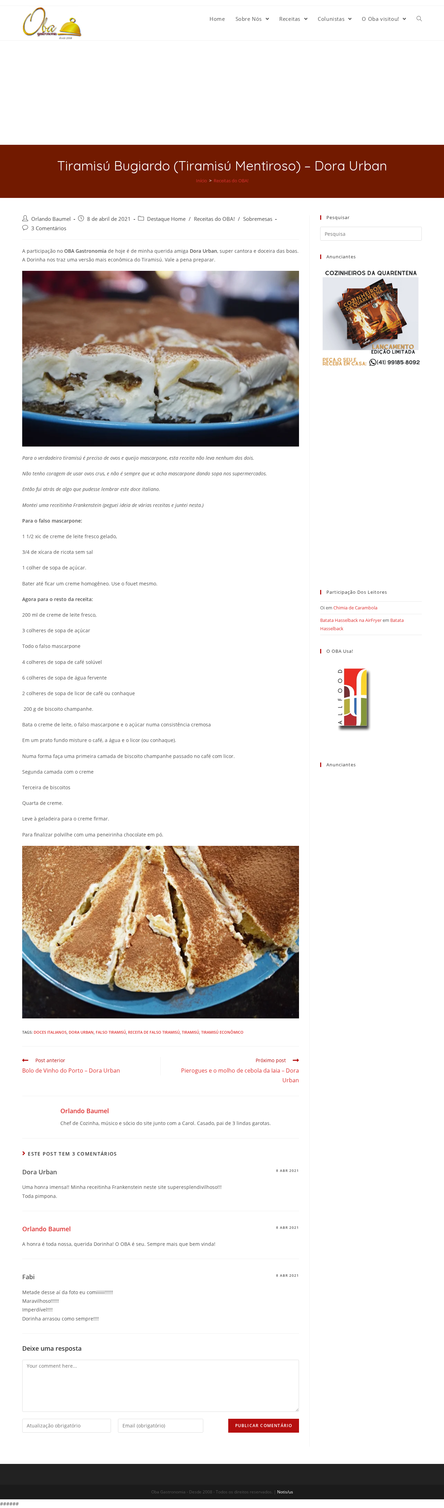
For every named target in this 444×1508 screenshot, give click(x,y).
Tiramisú (190, 1032)
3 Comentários (48, 228)
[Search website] (419, 19)
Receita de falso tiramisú (154, 1032)
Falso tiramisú (111, 1032)
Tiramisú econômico (222, 1032)
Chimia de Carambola (355, 608)
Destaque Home (166, 219)
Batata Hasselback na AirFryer (351, 620)
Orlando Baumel (51, 219)
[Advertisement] (222, 92)
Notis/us (285, 1492)
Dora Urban (81, 1032)
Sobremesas (257, 219)
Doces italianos (50, 1032)
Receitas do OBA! (214, 219)
